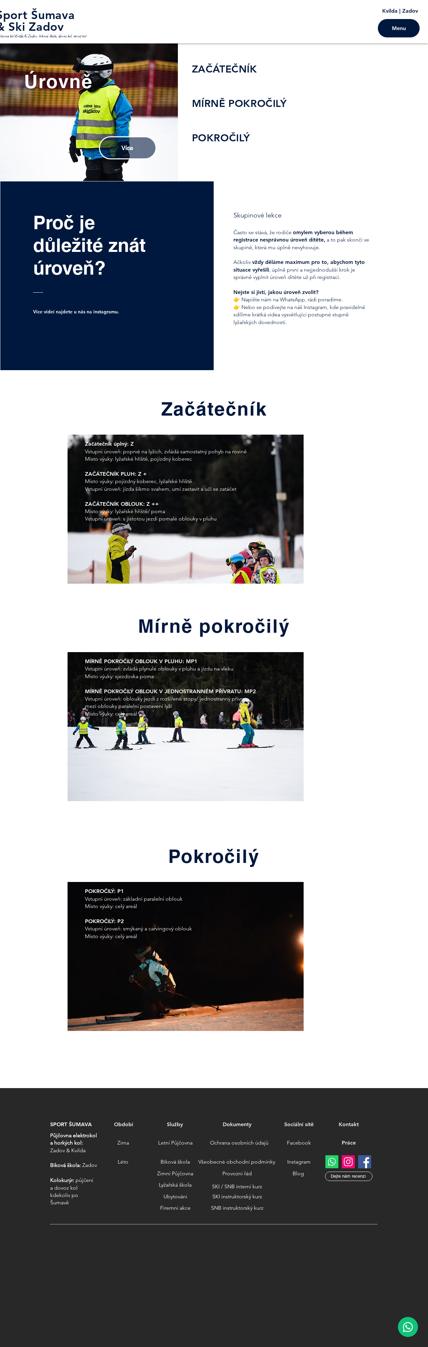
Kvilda (390, 11)
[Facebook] (364, 1161)
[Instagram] (348, 1161)
